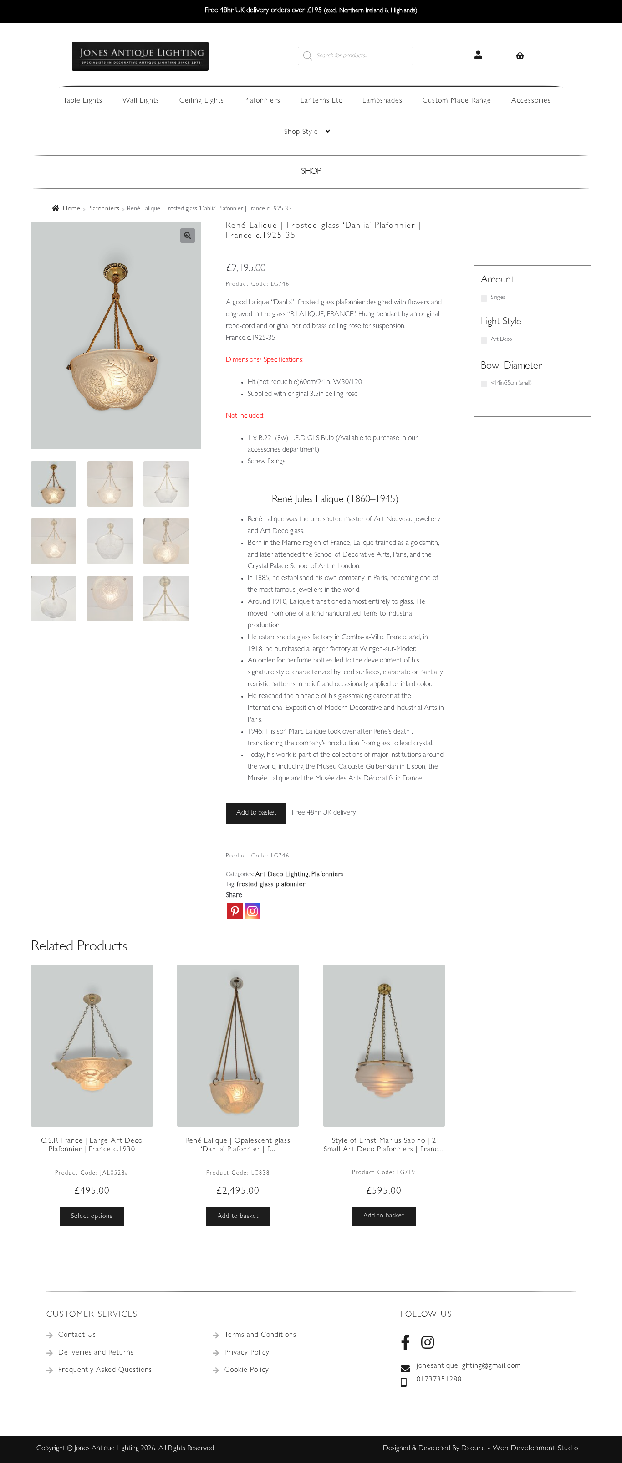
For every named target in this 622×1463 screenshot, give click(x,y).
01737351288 (439, 1380)
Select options (91, 1216)
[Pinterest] (235, 911)
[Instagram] (252, 911)
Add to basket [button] (238, 1216)
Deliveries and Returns (96, 1353)
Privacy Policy (247, 1353)
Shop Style (301, 132)
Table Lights (82, 101)
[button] (187, 235)
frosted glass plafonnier (271, 885)
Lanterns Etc (321, 101)
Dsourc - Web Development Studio (519, 1449)
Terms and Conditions (260, 1335)
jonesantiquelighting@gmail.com (469, 1366)
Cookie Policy (246, 1370)
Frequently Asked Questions (105, 1370)
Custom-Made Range (457, 101)
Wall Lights (140, 101)
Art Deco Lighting (282, 875)
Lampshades (382, 101)
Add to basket (256, 813)
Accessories (531, 101)
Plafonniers (262, 101)
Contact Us (77, 1335)
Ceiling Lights (201, 101)
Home (72, 209)
